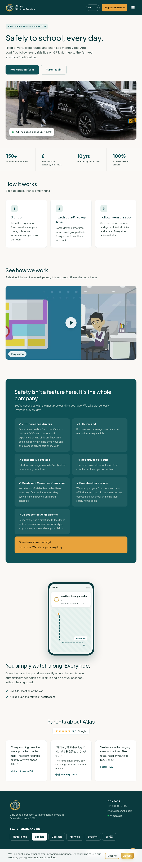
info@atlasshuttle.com (120, 810)
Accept (127, 855)
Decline (112, 855)
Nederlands (20, 836)
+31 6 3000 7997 (117, 805)
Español (92, 836)
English (39, 836)
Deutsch (57, 836)
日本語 (109, 836)
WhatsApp (116, 815)
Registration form (22, 69)
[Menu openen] (133, 7)
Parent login (53, 69)
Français (75, 836)
